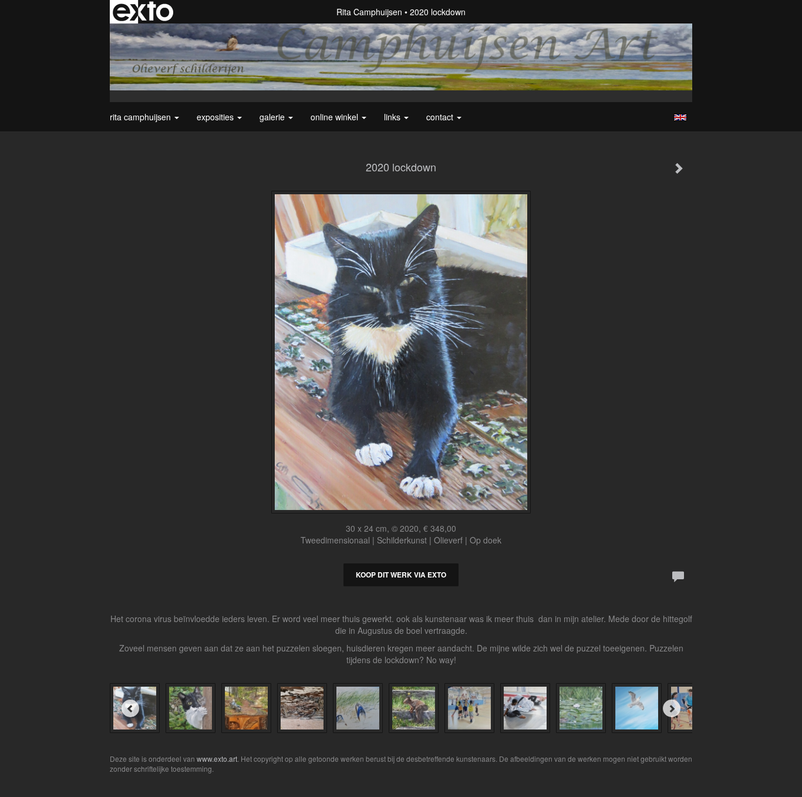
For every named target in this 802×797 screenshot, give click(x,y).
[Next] (671, 708)
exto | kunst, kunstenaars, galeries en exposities (143, 11)
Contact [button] (441, 117)
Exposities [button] (216, 117)
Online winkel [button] (335, 117)
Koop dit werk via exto (401, 574)
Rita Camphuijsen (369, 12)
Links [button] (393, 117)
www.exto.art (217, 759)
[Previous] (130, 708)
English (680, 117)
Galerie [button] (273, 117)
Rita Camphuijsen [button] (141, 117)
